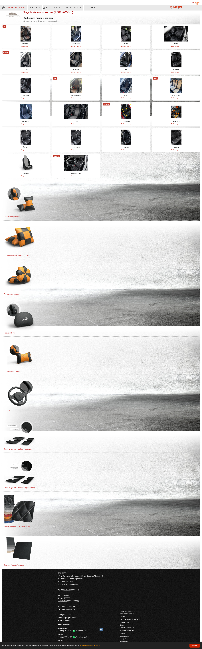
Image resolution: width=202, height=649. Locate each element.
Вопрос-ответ (125, 622)
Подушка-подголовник (12, 217)
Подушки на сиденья (12, 294)
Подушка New (9, 333)
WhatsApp (79, 631)
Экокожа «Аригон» (127, 628)
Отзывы (78, 8)
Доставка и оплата (53, 8)
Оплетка (7, 410)
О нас (122, 625)
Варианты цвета (126, 641)
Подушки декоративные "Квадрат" (17, 255)
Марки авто (124, 636)
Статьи (122, 633)
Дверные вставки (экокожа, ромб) (17, 526)
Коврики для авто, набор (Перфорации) (19, 488)
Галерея (123, 639)
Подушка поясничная (12, 371)
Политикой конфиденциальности (89, 645)
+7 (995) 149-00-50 (65, 631)
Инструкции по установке (130, 619)
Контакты (89, 8)
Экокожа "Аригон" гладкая (14, 565)
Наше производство (128, 611)
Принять (195, 645)
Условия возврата (127, 630)
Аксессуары (35, 8)
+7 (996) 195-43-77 (65, 637)
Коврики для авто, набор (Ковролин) (18, 449)
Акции (69, 8)
